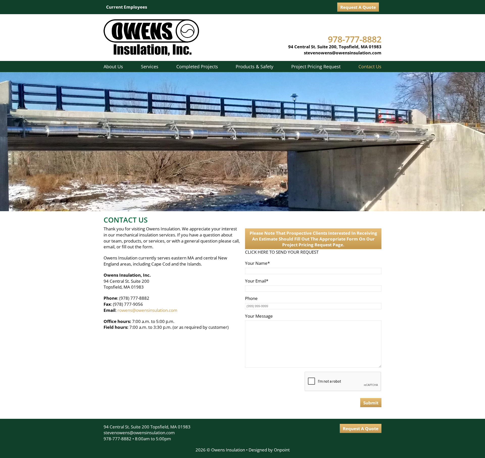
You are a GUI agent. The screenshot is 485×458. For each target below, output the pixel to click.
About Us (113, 66)
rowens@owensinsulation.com (147, 310)
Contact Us (369, 66)
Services (149, 66)
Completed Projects (197, 66)
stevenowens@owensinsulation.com (342, 53)
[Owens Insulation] (151, 37)
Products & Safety (254, 66)
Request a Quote (358, 7)
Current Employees (126, 7)
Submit (370, 403)
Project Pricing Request (316, 66)
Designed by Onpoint (269, 450)
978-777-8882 (117, 439)
